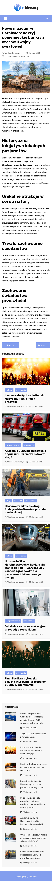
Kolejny (41, 345)
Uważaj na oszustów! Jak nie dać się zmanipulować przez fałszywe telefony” (33, 838)
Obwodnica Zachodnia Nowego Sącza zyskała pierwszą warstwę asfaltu (32, 784)
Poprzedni (12, 345)
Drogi (8, 501)
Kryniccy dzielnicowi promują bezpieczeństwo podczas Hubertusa (33, 767)
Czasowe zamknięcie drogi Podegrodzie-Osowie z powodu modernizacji (25, 509)
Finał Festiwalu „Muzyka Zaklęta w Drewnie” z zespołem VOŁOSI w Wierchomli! (25, 682)
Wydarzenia (24, 56)
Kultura (15, 56)
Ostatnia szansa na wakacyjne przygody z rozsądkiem (25, 628)
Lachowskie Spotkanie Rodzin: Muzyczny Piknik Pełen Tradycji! (25, 398)
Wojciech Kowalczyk (13, 53)
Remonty (18, 501)
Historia (8, 56)
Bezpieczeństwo (13, 445)
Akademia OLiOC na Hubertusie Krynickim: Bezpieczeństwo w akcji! (25, 454)
